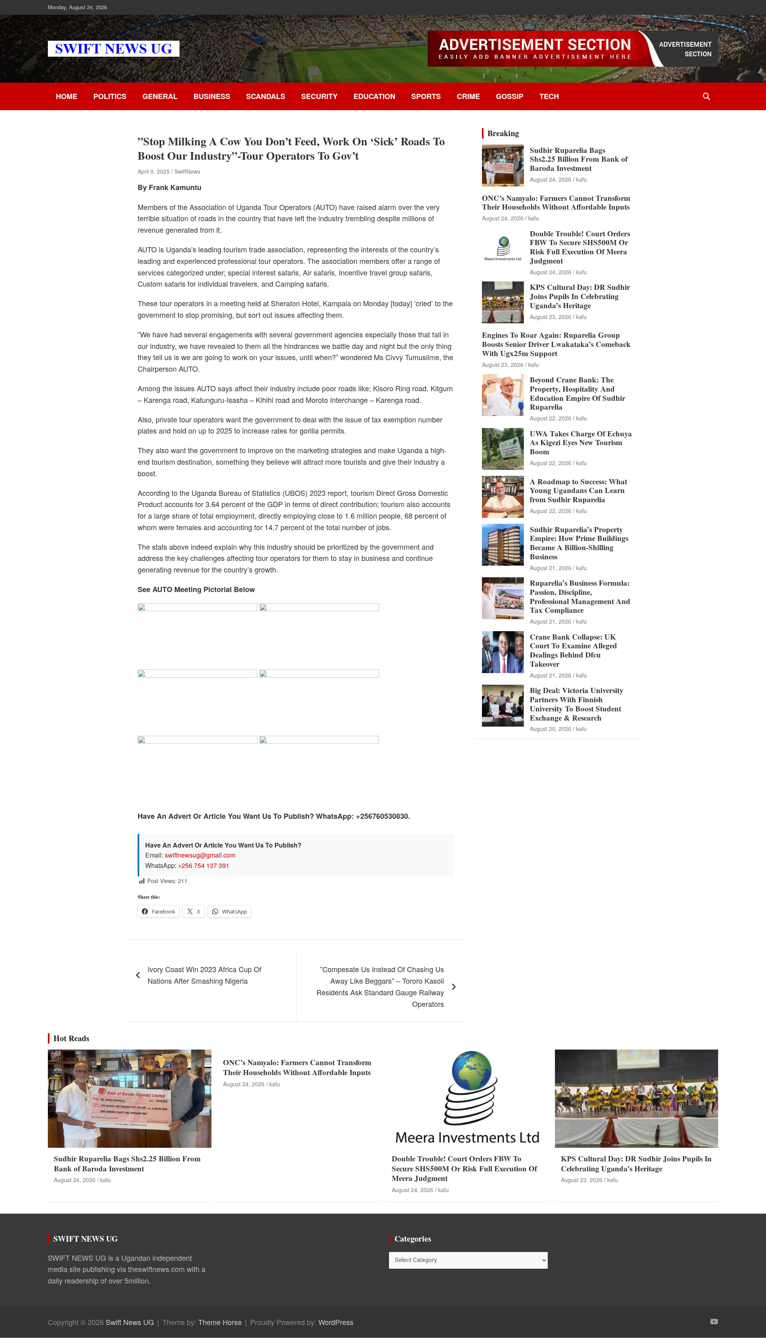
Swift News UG (130, 1322)
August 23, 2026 (550, 317)
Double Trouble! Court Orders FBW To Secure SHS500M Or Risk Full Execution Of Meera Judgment (580, 247)
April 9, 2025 (154, 171)
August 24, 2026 (550, 179)
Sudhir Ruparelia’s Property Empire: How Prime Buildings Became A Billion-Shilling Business (579, 543)
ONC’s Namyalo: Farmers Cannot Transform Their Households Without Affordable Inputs (556, 202)
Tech (549, 96)
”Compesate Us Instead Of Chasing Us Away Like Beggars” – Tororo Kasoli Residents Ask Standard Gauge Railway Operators (380, 986)
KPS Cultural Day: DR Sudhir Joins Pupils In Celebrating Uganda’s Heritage (580, 296)
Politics (109, 96)
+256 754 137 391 (203, 865)
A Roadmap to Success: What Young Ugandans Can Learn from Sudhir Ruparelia (578, 490)
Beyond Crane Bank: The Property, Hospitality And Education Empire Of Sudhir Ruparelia (577, 393)
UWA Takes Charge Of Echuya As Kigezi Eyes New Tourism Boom (581, 442)
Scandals (265, 96)
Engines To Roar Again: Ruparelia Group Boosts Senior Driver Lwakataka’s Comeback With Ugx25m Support (556, 344)
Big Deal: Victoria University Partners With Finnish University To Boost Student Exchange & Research (577, 704)
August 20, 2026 (550, 729)
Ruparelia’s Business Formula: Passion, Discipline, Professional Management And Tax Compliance (580, 596)
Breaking (503, 133)
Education (374, 96)
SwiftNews (187, 171)
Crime (468, 96)
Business (211, 96)
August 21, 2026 (550, 568)
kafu (581, 179)
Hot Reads (71, 1038)
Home (66, 96)
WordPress (335, 1322)
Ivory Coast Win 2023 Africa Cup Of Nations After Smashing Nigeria (204, 975)
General (160, 96)
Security (319, 96)
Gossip (509, 96)
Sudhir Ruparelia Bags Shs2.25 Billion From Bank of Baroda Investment (579, 159)
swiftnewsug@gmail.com (200, 855)
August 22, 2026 (550, 418)
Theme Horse (220, 1322)
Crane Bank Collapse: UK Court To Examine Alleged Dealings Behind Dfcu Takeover (573, 650)
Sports (426, 96)
